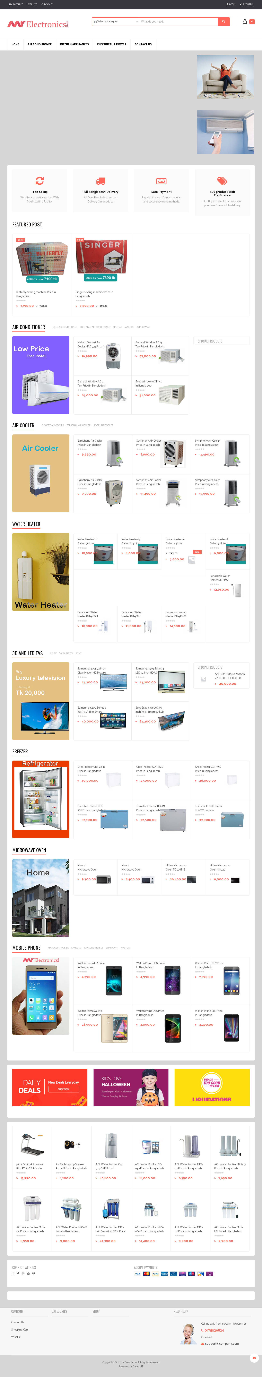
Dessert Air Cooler (53, 425)
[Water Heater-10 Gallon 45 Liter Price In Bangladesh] (191, 560)
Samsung (76, 948)
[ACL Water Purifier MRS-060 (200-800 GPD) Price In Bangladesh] (111, 1208)
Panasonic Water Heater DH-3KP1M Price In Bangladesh (88, 618)
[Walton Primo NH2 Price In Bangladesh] (232, 980)
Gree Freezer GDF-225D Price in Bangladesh (91, 769)
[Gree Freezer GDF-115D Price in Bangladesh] (232, 780)
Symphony (112, 948)
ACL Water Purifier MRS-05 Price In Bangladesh (71, 1229)
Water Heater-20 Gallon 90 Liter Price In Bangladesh (87, 545)
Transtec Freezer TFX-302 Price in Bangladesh (92, 808)
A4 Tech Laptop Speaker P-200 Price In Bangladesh (71, 1166)
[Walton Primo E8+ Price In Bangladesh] (232, 1028)
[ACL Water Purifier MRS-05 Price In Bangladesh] (71, 1208)
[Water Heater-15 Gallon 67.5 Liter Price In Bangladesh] (147, 553)
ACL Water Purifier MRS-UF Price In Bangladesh (189, 1229)
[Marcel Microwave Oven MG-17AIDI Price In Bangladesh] (147, 880)
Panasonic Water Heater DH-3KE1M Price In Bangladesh (176, 618)
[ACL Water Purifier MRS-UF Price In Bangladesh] (190, 1208)
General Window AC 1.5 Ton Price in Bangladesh (150, 344)
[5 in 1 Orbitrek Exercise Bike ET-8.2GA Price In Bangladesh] (32, 1145)
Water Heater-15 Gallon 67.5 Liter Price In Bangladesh (131, 545)
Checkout (47, 4)
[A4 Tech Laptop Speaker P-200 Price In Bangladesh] (71, 1145)
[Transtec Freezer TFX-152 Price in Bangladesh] (173, 819)
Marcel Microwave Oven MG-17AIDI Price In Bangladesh (131, 871)
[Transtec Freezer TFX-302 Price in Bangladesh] (114, 819)
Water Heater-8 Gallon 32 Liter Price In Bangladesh (219, 545)
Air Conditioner (28, 326)
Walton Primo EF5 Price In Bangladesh (91, 965)
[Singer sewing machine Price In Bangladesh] (101, 263)
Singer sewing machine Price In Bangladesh (94, 294)
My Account (16, 4)
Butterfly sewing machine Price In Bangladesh (36, 294)
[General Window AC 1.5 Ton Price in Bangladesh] (171, 356)
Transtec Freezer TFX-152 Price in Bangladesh (150, 808)
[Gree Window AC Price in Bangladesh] (171, 395)
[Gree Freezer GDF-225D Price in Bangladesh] (114, 780)
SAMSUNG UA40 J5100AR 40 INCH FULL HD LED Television (230, 678)
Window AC (143, 327)
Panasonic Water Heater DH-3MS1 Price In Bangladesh (220, 582)
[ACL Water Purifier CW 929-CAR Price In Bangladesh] (111, 1145)
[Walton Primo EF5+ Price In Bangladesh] (173, 980)
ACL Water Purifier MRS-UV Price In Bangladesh (228, 1229)
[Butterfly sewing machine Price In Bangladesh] (42, 263)
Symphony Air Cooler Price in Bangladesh (90, 443)
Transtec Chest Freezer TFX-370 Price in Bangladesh (208, 810)
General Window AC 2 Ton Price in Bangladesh (92, 383)
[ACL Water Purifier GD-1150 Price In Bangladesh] (150, 1145)
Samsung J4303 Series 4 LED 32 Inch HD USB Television (150, 672)
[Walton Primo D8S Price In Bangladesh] (173, 1028)
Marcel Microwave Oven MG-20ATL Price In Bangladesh (87, 871)
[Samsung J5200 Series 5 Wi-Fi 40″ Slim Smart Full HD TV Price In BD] (113, 721)
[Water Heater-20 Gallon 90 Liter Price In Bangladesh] (103, 553)
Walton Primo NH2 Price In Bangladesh (209, 965)
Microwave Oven (29, 850)
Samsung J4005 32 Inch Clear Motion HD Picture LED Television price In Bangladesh (92, 674)
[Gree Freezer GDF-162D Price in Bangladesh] (173, 780)
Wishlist (32, 4)
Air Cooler (23, 425)
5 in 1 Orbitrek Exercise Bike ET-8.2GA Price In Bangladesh (29, 1168)
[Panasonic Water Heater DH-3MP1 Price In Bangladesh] (147, 626)
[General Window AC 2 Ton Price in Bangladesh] (113, 395)
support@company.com (222, 1343)
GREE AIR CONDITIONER (65, 327)
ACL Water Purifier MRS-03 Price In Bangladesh (230, 1166)
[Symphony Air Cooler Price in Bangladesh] (114, 454)
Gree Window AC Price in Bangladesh (149, 383)
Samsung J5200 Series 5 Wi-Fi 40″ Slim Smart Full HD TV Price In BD (92, 711)
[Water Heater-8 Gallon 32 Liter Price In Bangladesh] (236, 553)
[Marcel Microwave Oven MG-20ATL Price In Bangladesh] (103, 880)
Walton (129, 327)
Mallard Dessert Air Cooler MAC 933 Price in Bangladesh (91, 346)
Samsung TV (66, 653)
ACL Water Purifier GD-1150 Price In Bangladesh (149, 1166)
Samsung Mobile (93, 948)
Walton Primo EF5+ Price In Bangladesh (150, 965)
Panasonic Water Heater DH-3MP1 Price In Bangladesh (132, 618)
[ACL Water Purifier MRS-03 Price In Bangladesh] (230, 1145)
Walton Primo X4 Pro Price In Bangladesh (90, 1013)
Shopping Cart (19, 1329)
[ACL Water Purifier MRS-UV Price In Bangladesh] (230, 1208)
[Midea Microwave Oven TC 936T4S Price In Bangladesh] (191, 880)
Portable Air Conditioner (95, 327)
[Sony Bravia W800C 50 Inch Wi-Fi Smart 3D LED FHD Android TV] (171, 721)
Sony (78, 653)
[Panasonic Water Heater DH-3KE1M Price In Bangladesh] (191, 626)
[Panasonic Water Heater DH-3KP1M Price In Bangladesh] (103, 626)
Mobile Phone (26, 947)
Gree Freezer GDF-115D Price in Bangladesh (208, 769)
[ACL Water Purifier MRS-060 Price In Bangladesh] (150, 1208)
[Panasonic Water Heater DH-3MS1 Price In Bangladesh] (236, 590)
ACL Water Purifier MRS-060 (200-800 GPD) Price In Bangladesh (110, 1231)
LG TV (53, 653)
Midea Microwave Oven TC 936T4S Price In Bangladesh (176, 871)
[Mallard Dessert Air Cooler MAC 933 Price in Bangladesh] (113, 356)
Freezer (20, 751)
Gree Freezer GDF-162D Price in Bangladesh (149, 769)
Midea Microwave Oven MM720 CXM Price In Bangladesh (220, 871)
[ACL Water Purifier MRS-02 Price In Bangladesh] (190, 1145)
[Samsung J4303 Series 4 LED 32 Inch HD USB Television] (171, 682)
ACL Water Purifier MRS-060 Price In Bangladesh (149, 1229)
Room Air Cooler (103, 425)
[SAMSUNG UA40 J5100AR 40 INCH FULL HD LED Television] (206, 679)
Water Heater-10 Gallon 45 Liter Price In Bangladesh (175, 545)
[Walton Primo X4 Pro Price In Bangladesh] (114, 1028)
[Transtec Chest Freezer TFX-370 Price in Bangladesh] (232, 819)
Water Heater (26, 523)
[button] (251, 21)
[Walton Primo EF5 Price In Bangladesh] (114, 980)
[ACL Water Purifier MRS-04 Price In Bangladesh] (32, 1208)
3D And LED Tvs (27, 653)
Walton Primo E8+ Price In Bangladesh (208, 1013)
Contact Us (17, 1322)
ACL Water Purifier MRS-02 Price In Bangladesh (189, 1166)
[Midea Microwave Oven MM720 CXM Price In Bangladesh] (236, 880)
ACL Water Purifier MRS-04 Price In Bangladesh (30, 1229)
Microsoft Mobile (58, 948)
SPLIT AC (117, 327)
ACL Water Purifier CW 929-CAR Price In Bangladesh (109, 1168)
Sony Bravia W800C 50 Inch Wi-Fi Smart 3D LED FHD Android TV (150, 711)
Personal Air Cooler (79, 425)
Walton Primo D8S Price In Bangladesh (150, 1013)
